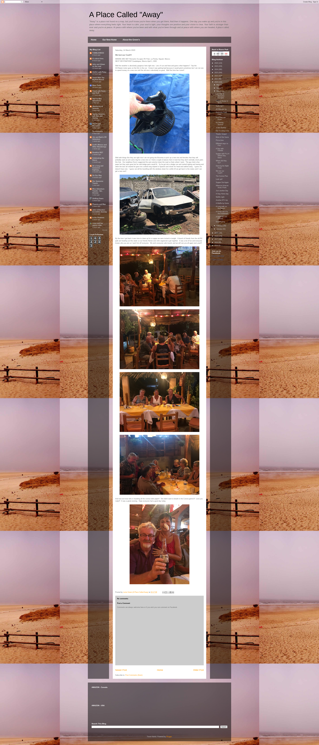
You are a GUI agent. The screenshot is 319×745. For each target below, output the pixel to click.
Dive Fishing (220, 222)
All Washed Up (221, 109)
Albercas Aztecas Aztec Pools (222, 186)
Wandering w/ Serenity (97, 107)
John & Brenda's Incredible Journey (99, 211)
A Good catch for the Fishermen (222, 213)
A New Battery (221, 128)
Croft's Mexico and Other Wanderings (99, 146)
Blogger (169, 737)
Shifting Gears (97, 198)
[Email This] (163, 592)
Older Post (198, 670)
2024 (216, 69)
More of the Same (222, 137)
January (219, 229)
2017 (216, 239)
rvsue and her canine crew (97, 224)
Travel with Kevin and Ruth (99, 92)
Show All (104, 230)
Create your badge (217, 259)
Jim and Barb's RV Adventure (99, 138)
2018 (216, 236)
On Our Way (97, 175)
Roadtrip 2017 (97, 152)
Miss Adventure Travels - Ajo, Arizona (98, 191)
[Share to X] (168, 592)
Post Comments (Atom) (133, 675)
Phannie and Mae (99, 204)
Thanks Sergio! (221, 134)
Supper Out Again (222, 182)
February (219, 226)
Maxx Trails (96, 85)
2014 (216, 245)
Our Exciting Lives (222, 131)
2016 (216, 242)
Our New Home (109, 40)
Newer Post (121, 670)
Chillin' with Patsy (99, 72)
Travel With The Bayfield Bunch (98, 79)
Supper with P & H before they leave (222, 156)
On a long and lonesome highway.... (97, 168)
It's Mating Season (219, 123)
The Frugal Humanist (96, 125)
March (218, 91)
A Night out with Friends (221, 218)
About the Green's (131, 40)
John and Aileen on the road (98, 65)
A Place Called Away (218, 256)
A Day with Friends (220, 150)
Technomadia (97, 131)
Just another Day (222, 191)
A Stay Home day (222, 194)
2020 (216, 82)
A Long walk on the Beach (221, 207)
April (218, 88)
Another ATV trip (222, 200)
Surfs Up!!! (220, 106)
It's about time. (98, 58)
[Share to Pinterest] (173, 592)
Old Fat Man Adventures (97, 100)
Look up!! (219, 179)
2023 (216, 72)
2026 (216, 63)
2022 (216, 76)
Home (93, 40)
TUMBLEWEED (98, 53)
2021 (216, 79)
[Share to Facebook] (170, 592)
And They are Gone (221, 118)
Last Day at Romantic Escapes (220, 96)
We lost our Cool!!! (220, 172)
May (218, 85)
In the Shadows (98, 218)
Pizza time (220, 140)
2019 (216, 233)
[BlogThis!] (166, 592)
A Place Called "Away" (126, 14)
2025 (216, 66)
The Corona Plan (222, 176)
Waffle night (220, 197)
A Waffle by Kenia (222, 203)
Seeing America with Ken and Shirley (98, 116)
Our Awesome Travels (97, 182)
